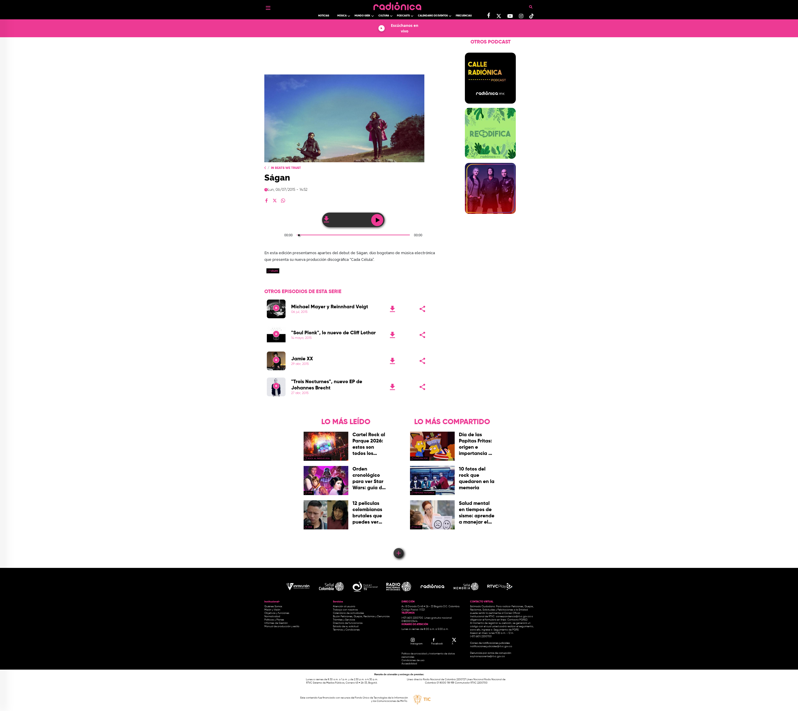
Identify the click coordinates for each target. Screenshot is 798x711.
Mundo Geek (362, 16)
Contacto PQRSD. (517, 620)
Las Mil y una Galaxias (490, 51)
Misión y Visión (272, 610)
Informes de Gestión (276, 623)
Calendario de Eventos (433, 16)
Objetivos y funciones (276, 613)
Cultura (383, 16)
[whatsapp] (283, 200)
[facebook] (266, 200)
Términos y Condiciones (346, 630)
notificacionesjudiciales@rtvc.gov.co (491, 646)
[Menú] (268, 8)
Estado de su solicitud (345, 626)
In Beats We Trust (286, 168)
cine (310, 493)
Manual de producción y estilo (281, 626)
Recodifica (490, 161)
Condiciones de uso (412, 660)
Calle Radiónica (490, 106)
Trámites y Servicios (344, 620)
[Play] (276, 309)
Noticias (323, 16)
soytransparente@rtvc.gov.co (487, 656)
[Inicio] (397, 5)
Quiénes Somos (273, 606)
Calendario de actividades (348, 613)
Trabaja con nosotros (345, 610)
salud (417, 527)
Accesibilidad (409, 664)
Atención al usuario (344, 606)
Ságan (274, 270)
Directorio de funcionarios (348, 623)
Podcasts (403, 16)
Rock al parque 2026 (319, 458)
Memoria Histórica (424, 493)
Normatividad (272, 616)
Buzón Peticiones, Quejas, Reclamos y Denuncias (361, 616)
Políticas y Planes (274, 620)
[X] (275, 200)
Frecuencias (464, 16)
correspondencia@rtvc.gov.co (513, 616)
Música (342, 16)
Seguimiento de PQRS (506, 630)
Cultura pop (421, 458)
